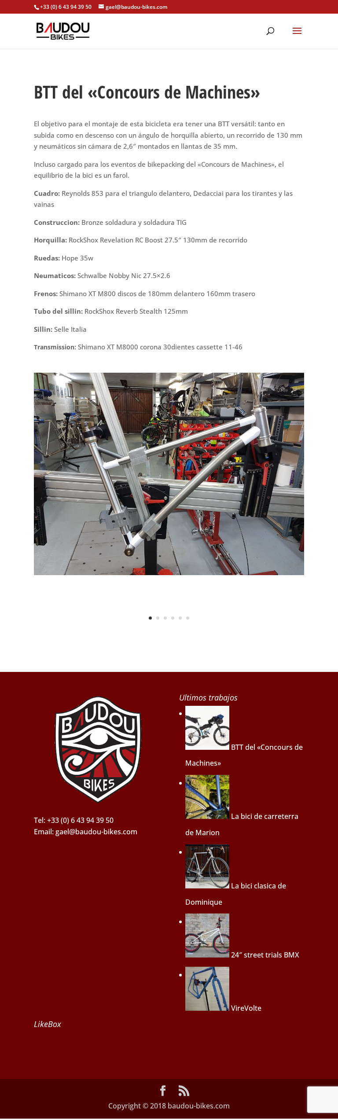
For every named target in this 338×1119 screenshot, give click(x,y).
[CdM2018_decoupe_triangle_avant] (169, 575)
